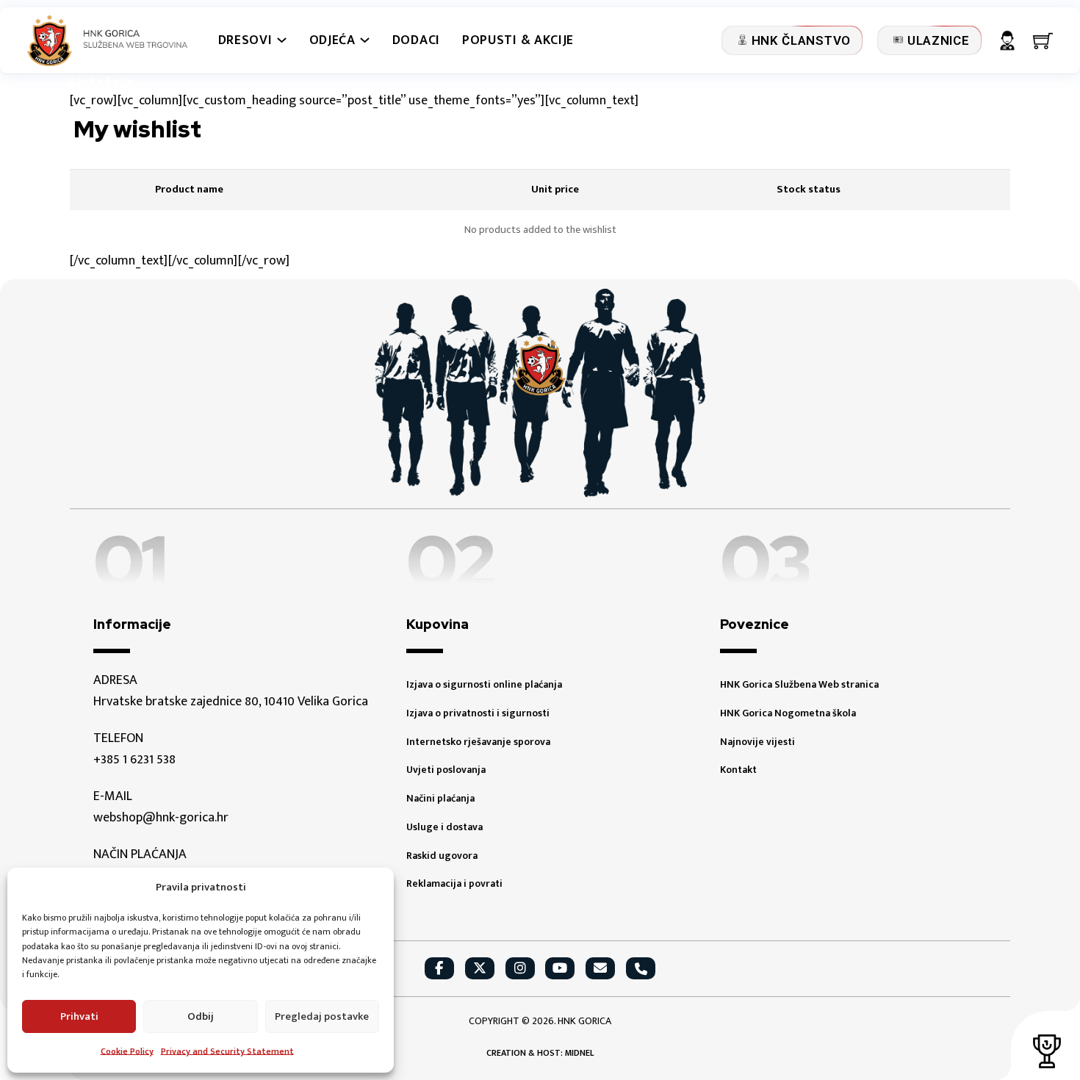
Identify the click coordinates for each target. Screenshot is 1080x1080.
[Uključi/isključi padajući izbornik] (281, 40)
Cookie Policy (127, 1051)
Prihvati (79, 1016)
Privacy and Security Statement (227, 1051)
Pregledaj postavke (322, 1016)
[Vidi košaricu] (1043, 41)
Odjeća (332, 40)
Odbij (200, 1016)
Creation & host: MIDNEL (540, 1053)
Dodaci (416, 40)
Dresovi (245, 40)
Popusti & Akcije (518, 40)
